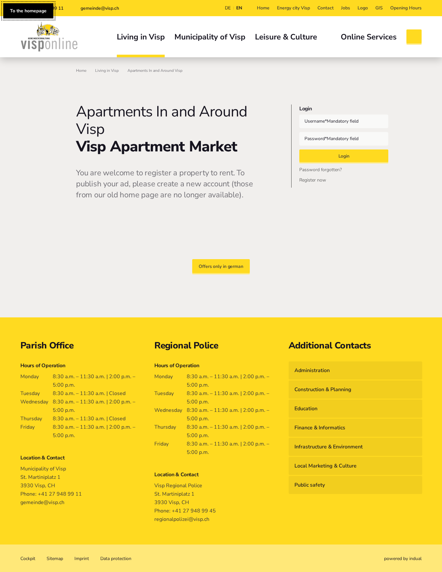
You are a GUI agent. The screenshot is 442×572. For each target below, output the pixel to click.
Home (81, 70)
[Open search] (414, 37)
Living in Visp (107, 70)
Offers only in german (221, 266)
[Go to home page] (49, 36)
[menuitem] (263, 8)
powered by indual (403, 559)
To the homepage (28, 11)
